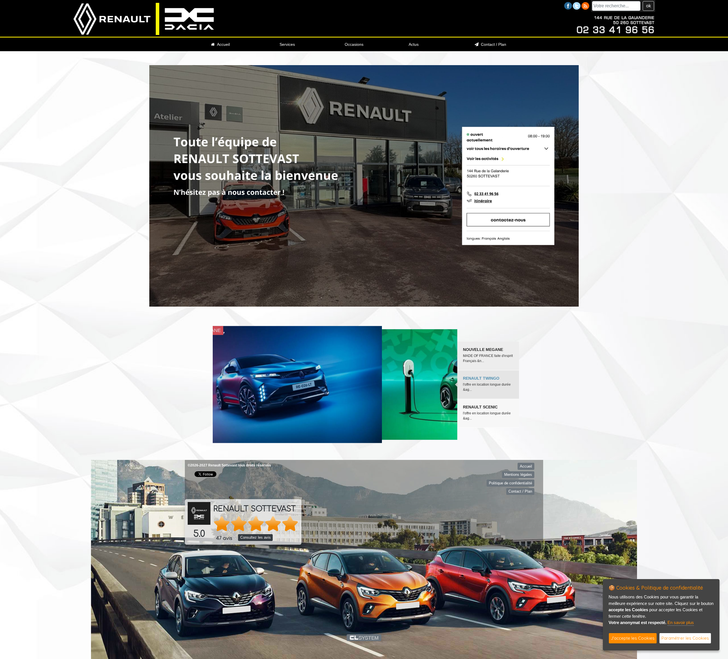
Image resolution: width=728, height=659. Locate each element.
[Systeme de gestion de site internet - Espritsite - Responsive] (364, 637)
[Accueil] (144, 18)
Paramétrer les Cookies (685, 638)
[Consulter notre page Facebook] (568, 5)
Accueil (222, 44)
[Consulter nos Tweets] (577, 5)
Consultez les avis (255, 537)
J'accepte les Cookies (633, 638)
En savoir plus (680, 622)
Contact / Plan (492, 44)
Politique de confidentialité (510, 483)
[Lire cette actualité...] (335, 384)
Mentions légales (518, 474)
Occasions (354, 44)
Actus (414, 44)
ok (648, 5)
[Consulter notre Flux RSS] (585, 5)
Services (287, 44)
